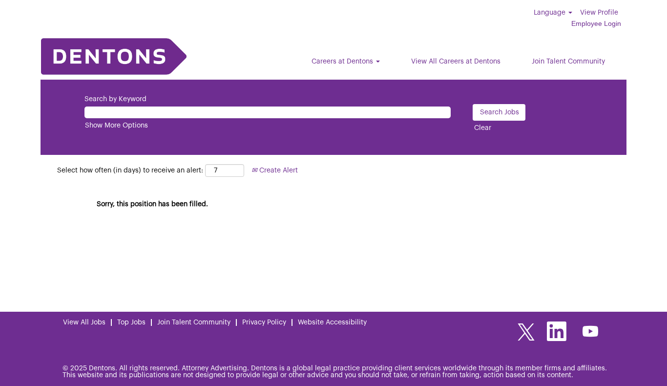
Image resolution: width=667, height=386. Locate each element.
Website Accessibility (332, 322)
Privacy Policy (264, 322)
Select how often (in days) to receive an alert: (130, 170)
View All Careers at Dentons (455, 61)
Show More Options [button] (116, 125)
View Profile (599, 12)
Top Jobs (131, 322)
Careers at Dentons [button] (343, 61)
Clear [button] (482, 128)
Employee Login (596, 23)
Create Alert (277, 170)
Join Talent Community (568, 61)
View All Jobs (84, 322)
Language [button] (550, 12)
